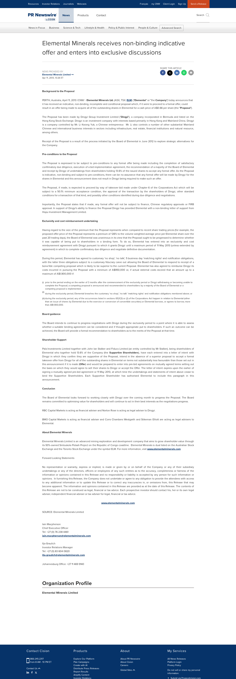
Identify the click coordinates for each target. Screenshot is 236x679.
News (66, 15)
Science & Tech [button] (71, 28)
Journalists (68, 4)
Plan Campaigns (81, 662)
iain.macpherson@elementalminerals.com (66, 536)
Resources (33, 4)
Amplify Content (81, 675)
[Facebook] (32, 672)
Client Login (169, 4)
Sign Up (182, 4)
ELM (129, 100)
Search (200, 15)
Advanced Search (171, 28)
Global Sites (126, 670)
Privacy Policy (174, 665)
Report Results (81, 671)
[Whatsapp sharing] (184, 73)
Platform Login (174, 662)
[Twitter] (36, 672)
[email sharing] (191, 73)
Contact (101, 15)
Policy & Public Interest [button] (121, 28)
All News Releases (176, 659)
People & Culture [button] (147, 28)
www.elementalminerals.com (164, 449)
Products (83, 15)
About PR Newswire (130, 659)
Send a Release (198, 4)
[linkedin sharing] (177, 73)
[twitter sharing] (170, 73)
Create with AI (80, 665)
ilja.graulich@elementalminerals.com (63, 555)
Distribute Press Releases (86, 668)
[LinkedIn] (28, 672)
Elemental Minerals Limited (60, 593)
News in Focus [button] (37, 28)
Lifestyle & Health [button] (94, 28)
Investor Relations (51, 4)
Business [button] (54, 28)
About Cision (126, 662)
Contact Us (32, 668)
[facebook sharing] (163, 73)
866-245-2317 (37, 659)
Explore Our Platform (84, 659)
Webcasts (82, 4)
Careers (124, 665)
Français (144, 4)
